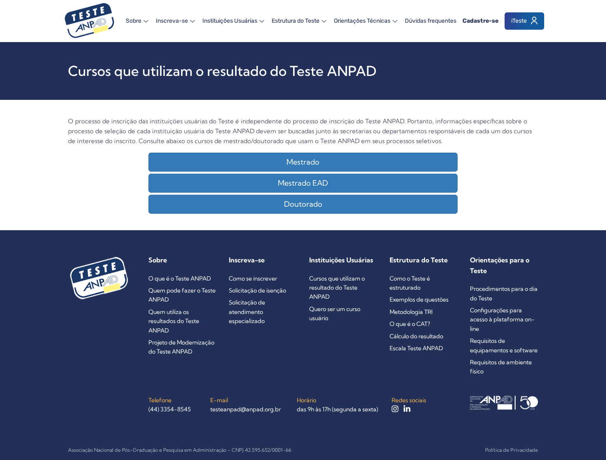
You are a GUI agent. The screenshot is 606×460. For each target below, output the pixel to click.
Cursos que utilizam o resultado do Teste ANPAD (337, 288)
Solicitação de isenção (257, 290)
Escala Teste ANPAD (416, 348)
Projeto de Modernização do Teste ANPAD (181, 347)
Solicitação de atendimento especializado (247, 312)
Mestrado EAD (303, 183)
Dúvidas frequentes (430, 20)
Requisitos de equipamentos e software (504, 345)
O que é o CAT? (410, 324)
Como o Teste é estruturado (410, 283)
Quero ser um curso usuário (334, 313)
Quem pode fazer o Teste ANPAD (182, 295)
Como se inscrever (253, 278)
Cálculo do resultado (416, 336)
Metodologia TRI (411, 312)
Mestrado (303, 162)
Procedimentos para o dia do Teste (504, 293)
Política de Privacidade (511, 450)
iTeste (519, 20)
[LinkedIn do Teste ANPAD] (407, 409)
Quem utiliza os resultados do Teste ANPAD (173, 321)
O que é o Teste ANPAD (179, 278)
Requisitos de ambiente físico (501, 367)
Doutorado (303, 204)
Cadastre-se (480, 20)
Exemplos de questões (419, 299)
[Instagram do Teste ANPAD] (395, 409)
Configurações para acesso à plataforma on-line (502, 320)
